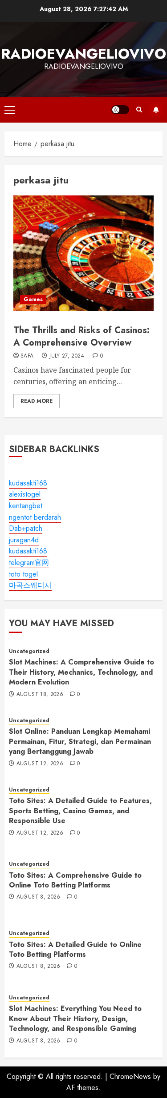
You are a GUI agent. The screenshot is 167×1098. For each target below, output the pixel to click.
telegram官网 (29, 562)
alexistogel (25, 494)
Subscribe (156, 109)
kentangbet (25, 506)
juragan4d (24, 540)
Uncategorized (29, 651)
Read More (36, 401)
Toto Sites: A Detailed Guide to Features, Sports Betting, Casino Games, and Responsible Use (80, 811)
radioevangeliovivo (83, 54)
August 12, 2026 (39, 764)
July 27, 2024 (66, 356)
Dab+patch (25, 528)
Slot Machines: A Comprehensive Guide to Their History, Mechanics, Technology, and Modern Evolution (81, 672)
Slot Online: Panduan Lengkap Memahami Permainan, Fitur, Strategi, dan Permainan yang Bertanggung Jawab (80, 741)
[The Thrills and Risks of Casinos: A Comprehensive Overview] (83, 253)
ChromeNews (130, 1076)
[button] (9, 110)
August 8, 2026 (38, 897)
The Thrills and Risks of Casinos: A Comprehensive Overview (81, 336)
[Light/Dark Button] (120, 109)
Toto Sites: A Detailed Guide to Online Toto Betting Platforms (75, 949)
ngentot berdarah (35, 517)
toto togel (23, 574)
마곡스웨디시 (30, 585)
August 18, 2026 (39, 694)
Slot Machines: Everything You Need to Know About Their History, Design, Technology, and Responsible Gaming (75, 1018)
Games (33, 299)
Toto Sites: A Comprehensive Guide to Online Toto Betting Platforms (75, 880)
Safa (26, 356)
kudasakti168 (28, 483)
